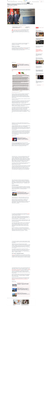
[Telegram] (38, 0)
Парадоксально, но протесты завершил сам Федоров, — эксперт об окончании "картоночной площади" (40, 82)
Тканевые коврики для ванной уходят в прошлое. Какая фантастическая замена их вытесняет (39, 55)
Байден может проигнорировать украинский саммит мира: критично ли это (23, 293)
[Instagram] (41, 0)
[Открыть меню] (7, 0)
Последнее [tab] (37, 27)
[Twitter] (40, 0)
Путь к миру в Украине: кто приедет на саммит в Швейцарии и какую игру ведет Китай (23, 65)
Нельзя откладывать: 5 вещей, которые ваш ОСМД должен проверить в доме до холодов (39, 70)
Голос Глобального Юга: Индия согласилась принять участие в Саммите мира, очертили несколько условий (23, 193)
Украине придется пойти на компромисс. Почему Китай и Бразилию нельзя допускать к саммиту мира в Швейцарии (23, 289)
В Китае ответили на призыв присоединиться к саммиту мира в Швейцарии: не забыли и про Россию (22, 139)
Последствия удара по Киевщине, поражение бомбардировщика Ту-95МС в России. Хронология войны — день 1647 (39, 50)
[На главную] (25, 0)
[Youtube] (39, 0)
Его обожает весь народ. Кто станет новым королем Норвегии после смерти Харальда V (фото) (40, 74)
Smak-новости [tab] (40, 27)
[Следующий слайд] (44, 1)
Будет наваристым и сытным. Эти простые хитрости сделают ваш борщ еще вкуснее (39, 46)
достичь (25, 48)
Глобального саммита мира (17, 29)
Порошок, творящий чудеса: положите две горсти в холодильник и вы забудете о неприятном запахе (39, 67)
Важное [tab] (42, 27)
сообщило (28, 213)
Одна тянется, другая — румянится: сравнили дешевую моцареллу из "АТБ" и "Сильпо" (39, 31)
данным (14, 254)
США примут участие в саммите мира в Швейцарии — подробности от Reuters (23, 283)
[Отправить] (13, 0)
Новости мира (18, 292)
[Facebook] (37, 0)
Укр (43, 0)
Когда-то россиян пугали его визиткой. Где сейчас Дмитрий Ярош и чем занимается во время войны (39, 59)
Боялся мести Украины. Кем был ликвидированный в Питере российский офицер (40, 39)
